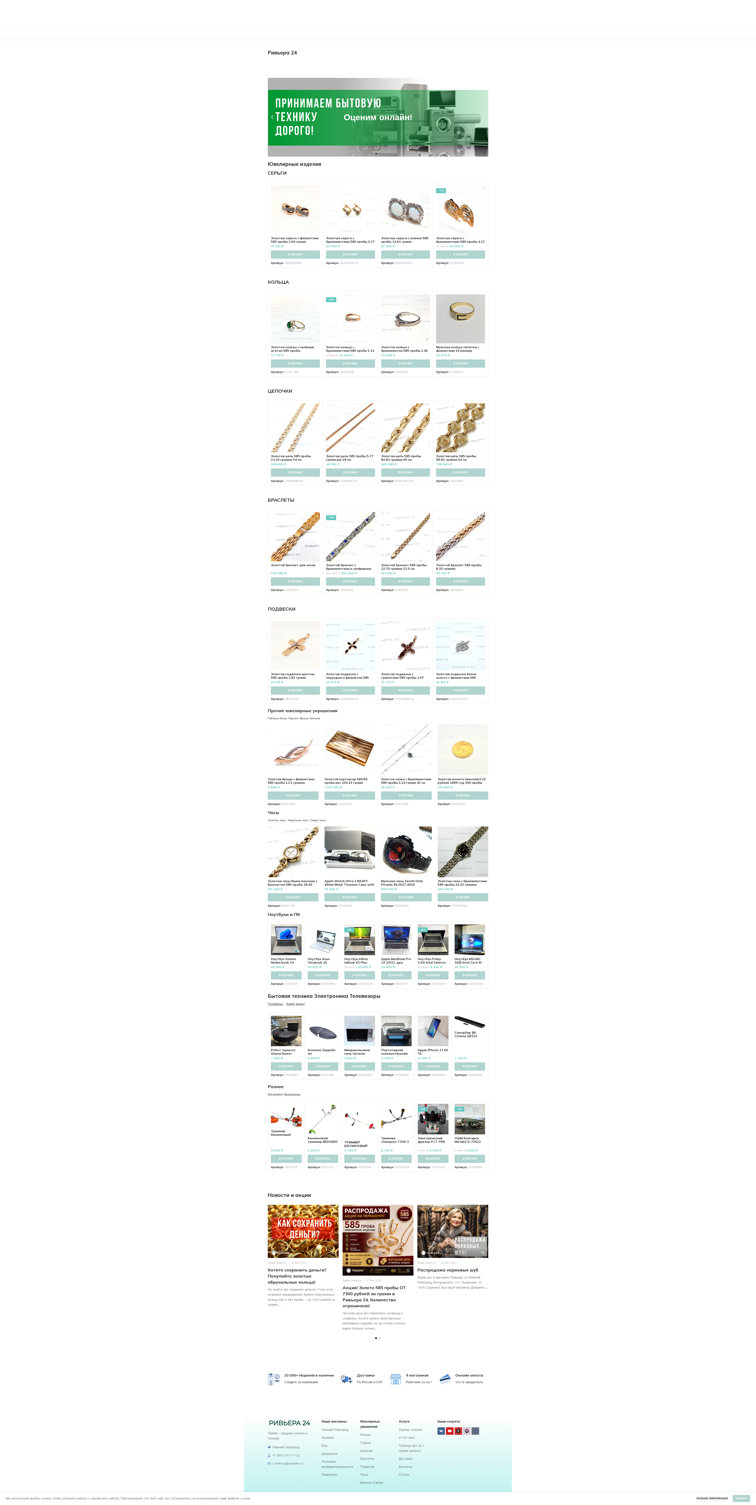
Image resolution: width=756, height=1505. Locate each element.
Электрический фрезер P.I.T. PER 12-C (431, 1141)
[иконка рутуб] (467, 1431)
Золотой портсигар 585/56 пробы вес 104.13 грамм (346, 781)
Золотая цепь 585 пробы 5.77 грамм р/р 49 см (349, 458)
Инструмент (275, 1094)
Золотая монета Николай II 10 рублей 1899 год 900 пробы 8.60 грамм (462, 782)
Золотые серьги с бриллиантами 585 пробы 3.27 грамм (350, 241)
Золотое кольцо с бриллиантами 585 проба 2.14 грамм (350, 350)
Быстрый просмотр (317, 200)
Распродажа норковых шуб (447, 1270)
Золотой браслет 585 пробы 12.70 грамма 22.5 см (404, 567)
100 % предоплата (469, 1382)
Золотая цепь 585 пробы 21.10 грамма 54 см (291, 458)
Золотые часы (277, 820)
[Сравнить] (317, 191)
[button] (272, 117)
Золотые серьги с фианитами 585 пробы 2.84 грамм (295, 240)
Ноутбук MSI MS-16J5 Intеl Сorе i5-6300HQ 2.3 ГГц (469, 962)
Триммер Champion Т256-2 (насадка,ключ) (395, 1141)
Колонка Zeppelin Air (321, 1051)
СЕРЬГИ (277, 173)
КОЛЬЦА (278, 282)
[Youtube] (449, 1431)
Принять (741, 1498)
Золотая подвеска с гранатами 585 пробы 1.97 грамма (402, 677)
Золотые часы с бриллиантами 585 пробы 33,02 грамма (462, 882)
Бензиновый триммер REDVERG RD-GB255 (323, 1141)
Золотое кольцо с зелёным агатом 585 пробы (292, 349)
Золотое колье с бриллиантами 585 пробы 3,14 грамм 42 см (406, 781)
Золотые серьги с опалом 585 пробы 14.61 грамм (405, 240)
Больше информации (712, 1498)
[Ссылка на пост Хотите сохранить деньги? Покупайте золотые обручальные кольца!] (303, 1231)
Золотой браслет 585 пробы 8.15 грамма (459, 567)
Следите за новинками (301, 1382)
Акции (271, 1262)
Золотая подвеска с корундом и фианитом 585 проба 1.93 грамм (347, 677)
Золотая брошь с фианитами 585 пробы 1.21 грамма (291, 781)
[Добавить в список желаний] (317, 209)
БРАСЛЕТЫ (281, 500)
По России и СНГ (370, 1382)
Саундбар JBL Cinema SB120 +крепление (466, 1035)
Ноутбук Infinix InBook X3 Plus (356, 960)
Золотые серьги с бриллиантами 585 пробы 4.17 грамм (460, 241)
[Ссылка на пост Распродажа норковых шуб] (452, 1231)
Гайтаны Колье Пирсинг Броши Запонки (294, 718)
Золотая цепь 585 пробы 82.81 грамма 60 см (401, 458)
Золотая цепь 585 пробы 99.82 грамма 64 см (456, 458)
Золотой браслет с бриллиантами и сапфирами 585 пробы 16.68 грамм (348, 568)
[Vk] (441, 1431)
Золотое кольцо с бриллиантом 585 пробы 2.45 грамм (404, 350)
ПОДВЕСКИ (282, 609)
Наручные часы (298, 820)
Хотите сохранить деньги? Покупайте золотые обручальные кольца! (297, 1276)
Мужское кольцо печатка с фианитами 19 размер (457, 349)
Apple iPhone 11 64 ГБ (433, 1051)
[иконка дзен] (458, 1431)
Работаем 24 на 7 (419, 1382)
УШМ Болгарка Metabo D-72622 (468, 1140)
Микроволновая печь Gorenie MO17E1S (357, 1053)
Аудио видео (295, 1004)
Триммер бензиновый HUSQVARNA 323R (285, 1134)
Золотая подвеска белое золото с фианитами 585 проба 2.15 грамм (456, 677)
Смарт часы (318, 820)
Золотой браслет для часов (293, 565)
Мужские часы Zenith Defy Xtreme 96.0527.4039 (402, 882)
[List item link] (339, 1429)
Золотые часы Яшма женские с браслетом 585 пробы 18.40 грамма (292, 884)
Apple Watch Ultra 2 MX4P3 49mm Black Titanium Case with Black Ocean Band (349, 884)
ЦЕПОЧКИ (280, 391)
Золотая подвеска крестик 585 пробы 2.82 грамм (293, 676)
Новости (281, 1262)
